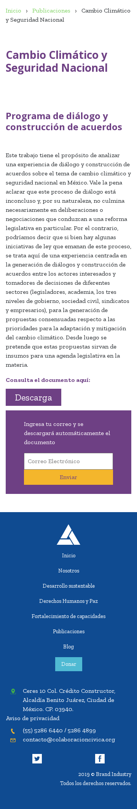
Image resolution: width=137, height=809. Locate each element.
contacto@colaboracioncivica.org (69, 739)
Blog (68, 646)
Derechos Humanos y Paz (68, 601)
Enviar (68, 477)
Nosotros (68, 570)
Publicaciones (68, 631)
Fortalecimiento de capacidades (68, 616)
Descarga (33, 397)
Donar (68, 664)
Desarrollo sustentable (69, 585)
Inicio (68, 555)
